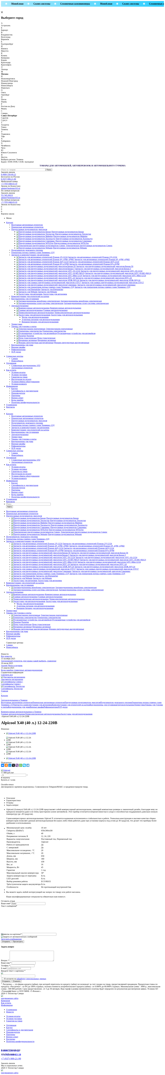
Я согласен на (25, 979)
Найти (9, 507)
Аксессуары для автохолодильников (76, 714)
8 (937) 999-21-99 (8, 179)
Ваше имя (6, 903)
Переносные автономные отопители (27, 227)
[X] (13, 765)
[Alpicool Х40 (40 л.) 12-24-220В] (21, 733)
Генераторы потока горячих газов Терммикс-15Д (32, 252)
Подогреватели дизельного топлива (27, 250)
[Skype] (24, 765)
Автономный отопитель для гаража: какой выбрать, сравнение (28, 661)
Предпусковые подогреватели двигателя (29, 229)
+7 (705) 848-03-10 (9, 184)
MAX (10, 195)
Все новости (6, 656)
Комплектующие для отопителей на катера (30, 296)
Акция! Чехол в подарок (11, 665)
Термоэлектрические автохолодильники (43, 714)
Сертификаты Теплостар (12, 689)
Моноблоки (13, 3)
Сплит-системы (37, 3)
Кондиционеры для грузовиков (25, 299)
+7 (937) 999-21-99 (11, 1058)
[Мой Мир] (9, 765)
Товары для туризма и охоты (23, 326)
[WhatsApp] (20, 765)
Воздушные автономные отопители (27, 225)
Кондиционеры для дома (22, 345)
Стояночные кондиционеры (70, 3)
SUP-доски (16, 352)
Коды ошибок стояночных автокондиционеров (21, 670)
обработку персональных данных (31, 979)
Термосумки (16, 324)
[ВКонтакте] (2, 765)
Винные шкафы (18, 347)
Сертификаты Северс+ (11, 684)
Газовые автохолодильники (13, 714)
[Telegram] (27, 765)
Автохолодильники (19, 306)
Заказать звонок (8, 172)
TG (2, 195)
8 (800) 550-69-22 (8, 174)
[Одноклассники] (6, 765)
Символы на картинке (11, 934)
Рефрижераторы (18, 349)
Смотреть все (7, 675)
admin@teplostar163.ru (10, 188)
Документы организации (12, 679)
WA (6, 195)
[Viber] (17, 765)
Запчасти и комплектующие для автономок (30, 255)
